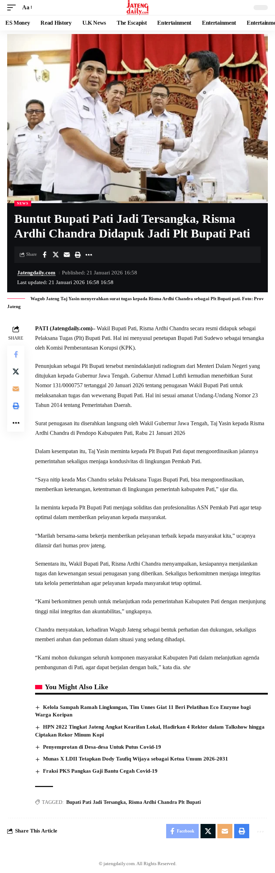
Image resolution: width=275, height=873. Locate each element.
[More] (89, 254)
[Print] (78, 254)
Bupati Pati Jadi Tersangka (96, 802)
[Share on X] (55, 254)
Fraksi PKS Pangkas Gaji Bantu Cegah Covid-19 (100, 771)
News (23, 203)
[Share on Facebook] (44, 254)
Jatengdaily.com (36, 272)
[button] (13, 7)
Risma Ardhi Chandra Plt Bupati (165, 802)
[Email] (67, 254)
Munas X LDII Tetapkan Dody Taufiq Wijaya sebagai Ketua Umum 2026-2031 (135, 759)
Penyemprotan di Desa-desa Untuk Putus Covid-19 (102, 747)
